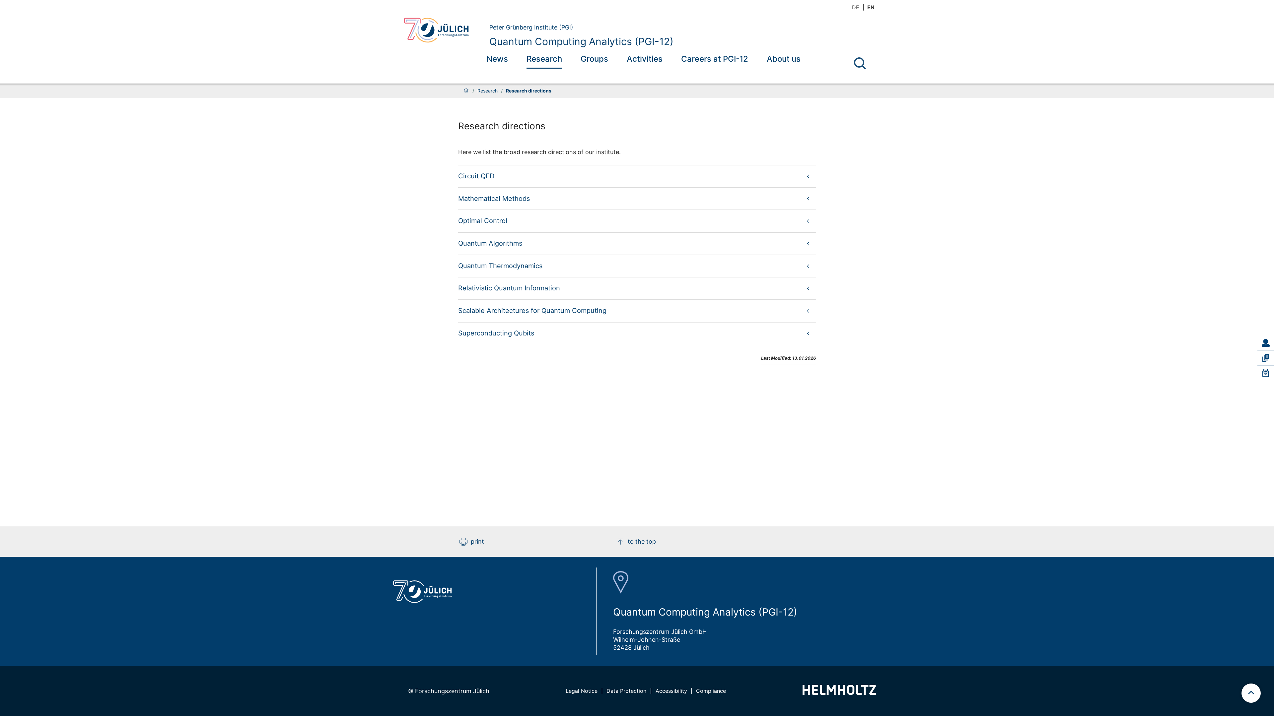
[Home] (466, 91)
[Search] (860, 63)
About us (784, 59)
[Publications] (1265, 358)
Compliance (711, 690)
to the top (642, 541)
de (855, 7)
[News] (1265, 373)
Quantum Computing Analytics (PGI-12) (581, 41)
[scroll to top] (1251, 693)
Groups (594, 59)
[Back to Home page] (440, 30)
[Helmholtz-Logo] (839, 692)
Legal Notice (582, 690)
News (497, 59)
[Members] (1265, 343)
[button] (637, 176)
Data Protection (626, 690)
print (477, 541)
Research (544, 59)
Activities (645, 59)
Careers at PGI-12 (714, 59)
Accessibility (671, 690)
